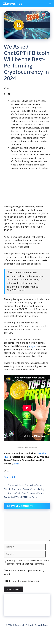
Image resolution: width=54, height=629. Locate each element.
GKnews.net (12, 3)
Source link (9, 477)
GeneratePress (41, 625)
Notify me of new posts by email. (23, 580)
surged (32, 346)
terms (16, 463)
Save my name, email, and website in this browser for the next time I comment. (28, 562)
